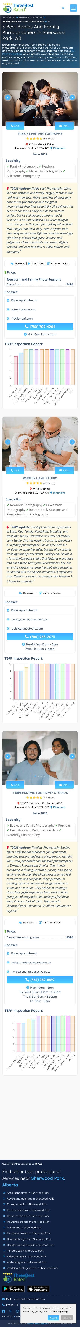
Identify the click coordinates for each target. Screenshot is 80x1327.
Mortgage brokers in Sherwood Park (28, 1233)
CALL (16, 125)
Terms (20, 1316)
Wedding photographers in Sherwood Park (32, 1268)
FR (49, 21)
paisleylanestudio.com (27, 628)
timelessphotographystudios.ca (31, 971)
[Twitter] (10, 1311)
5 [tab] (45, 117)
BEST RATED (9, 17)
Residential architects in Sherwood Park (30, 1245)
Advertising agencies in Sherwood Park (30, 1198)
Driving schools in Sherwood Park (26, 1204)
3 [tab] (39, 117)
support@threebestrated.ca (29, 1299)
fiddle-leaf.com (22, 318)
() (49, 138)
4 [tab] (42, 117)
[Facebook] (3, 1311)
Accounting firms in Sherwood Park (27, 1192)
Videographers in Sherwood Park (26, 1256)
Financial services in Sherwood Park (28, 1210)
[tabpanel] (40, 99)
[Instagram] (17, 1311)
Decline (67, 1318)
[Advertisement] (40, 1119)
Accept (53, 1318)
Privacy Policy (60, 1311)
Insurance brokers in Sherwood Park (28, 1221)
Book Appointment (24, 300)
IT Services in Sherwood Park (24, 1227)
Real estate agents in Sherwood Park (28, 1239)
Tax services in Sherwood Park (24, 1250)
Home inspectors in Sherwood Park (27, 1216)
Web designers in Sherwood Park (26, 1262)
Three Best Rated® (38, 1323)
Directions (59, 148)
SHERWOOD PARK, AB (30, 17)
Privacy (7, 1316)
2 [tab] (36, 117)
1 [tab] (33, 117)
